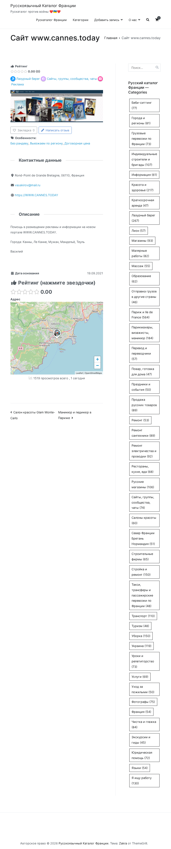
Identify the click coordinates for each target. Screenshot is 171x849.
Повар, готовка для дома (143, 371)
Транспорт (143, 616)
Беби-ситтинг (142, 105)
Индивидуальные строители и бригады (144, 159)
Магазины (142, 240)
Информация (144, 174)
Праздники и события (141, 386)
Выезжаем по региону (46, 143)
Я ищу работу (142, 780)
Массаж (141, 266)
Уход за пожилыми (143, 689)
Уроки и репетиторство (143, 661)
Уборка (141, 636)
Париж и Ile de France (142, 314)
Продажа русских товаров (144, 405)
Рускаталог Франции (51, 20)
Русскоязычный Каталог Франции (43, 5)
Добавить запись (106, 20)
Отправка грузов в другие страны (144, 297)
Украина (141, 646)
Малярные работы (140, 253)
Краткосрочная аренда (143, 202)
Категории (80, 20)
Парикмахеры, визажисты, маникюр (142, 332)
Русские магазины (143, 484)
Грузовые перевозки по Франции (141, 138)
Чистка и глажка (144, 724)
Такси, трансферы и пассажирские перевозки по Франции (142, 595)
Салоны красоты (144, 520)
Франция (141, 711)
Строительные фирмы (142, 556)
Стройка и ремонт (141, 571)
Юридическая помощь (142, 755)
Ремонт (140, 420)
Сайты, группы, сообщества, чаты (143, 502)
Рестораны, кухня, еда (142, 469)
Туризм (140, 626)
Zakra (123, 843)
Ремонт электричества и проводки (144, 451)
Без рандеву (19, 143)
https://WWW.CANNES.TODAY (36, 195)
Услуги (140, 676)
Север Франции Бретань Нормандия (143, 538)
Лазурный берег (143, 217)
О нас (133, 20)
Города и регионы (141, 120)
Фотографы (143, 702)
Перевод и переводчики (141, 353)
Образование (141, 278)
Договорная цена (77, 143)
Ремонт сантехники (143, 432)
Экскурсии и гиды (141, 739)
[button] (97, 359)
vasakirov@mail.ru (27, 185)
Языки (140, 768)
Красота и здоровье (142, 187)
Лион (139, 230)
